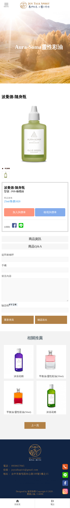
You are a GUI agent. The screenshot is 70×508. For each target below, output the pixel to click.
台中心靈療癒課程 (27, 483)
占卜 (11, 480)
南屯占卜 (28, 480)
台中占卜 (18, 480)
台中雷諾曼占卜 (53, 480)
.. (53, 491)
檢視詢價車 (50, 212)
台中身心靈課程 (43, 483)
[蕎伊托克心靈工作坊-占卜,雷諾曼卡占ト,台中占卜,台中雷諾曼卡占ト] (35, 5)
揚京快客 (32, 491)
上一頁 (35, 425)
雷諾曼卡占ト (39, 480)
